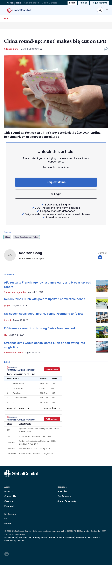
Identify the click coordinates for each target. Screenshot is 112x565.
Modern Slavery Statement (61, 537)
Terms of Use (25, 537)
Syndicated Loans (13, 352)
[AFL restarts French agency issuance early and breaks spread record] (102, 286)
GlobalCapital (14, 2)
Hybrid (7, 320)
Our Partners (64, 496)
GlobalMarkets (49, 2)
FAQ (6, 519)
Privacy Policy (40, 537)
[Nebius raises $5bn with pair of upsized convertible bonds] (102, 303)
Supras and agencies (15, 292)
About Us (9, 491)
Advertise (62, 491)
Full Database (52, 369)
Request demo (56, 182)
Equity (7, 305)
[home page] (19, 10)
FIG (5, 335)
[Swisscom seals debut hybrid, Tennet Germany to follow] (102, 317)
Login (72, 2)
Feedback (9, 506)
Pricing (83, 2)
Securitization (31, 2)
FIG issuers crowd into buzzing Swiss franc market (39, 328)
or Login (56, 194)
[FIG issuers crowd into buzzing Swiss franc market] (102, 332)
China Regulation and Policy (26, 237)
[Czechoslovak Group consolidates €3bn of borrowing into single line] (102, 347)
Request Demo (99, 2)
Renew (7, 523)
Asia (6, 18)
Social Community (66, 501)
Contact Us (10, 496)
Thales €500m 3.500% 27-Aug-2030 (36, 453)
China (7, 237)
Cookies (20, 540)
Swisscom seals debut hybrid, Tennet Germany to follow (43, 313)
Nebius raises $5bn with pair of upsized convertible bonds (44, 299)
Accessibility (10, 537)
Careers (8, 501)
